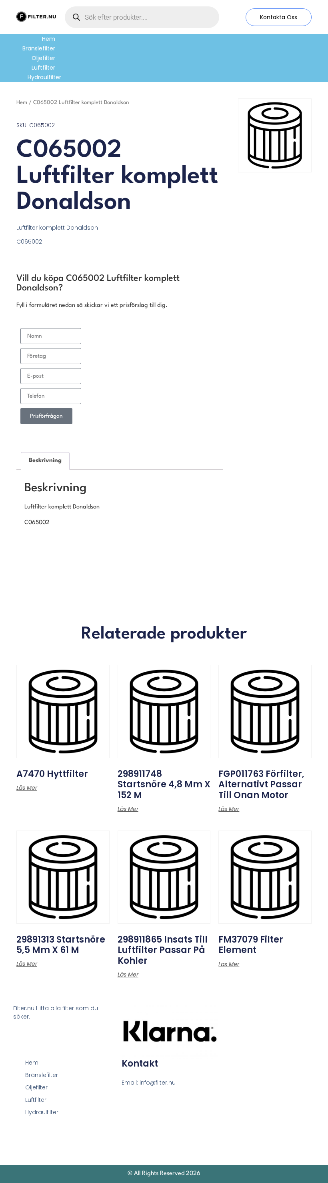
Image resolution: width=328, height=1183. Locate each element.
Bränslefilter (38, 48)
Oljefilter (43, 58)
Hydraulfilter (44, 77)
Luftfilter (43, 68)
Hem (48, 39)
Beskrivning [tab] (45, 461)
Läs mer (26, 788)
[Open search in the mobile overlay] (142, 17)
